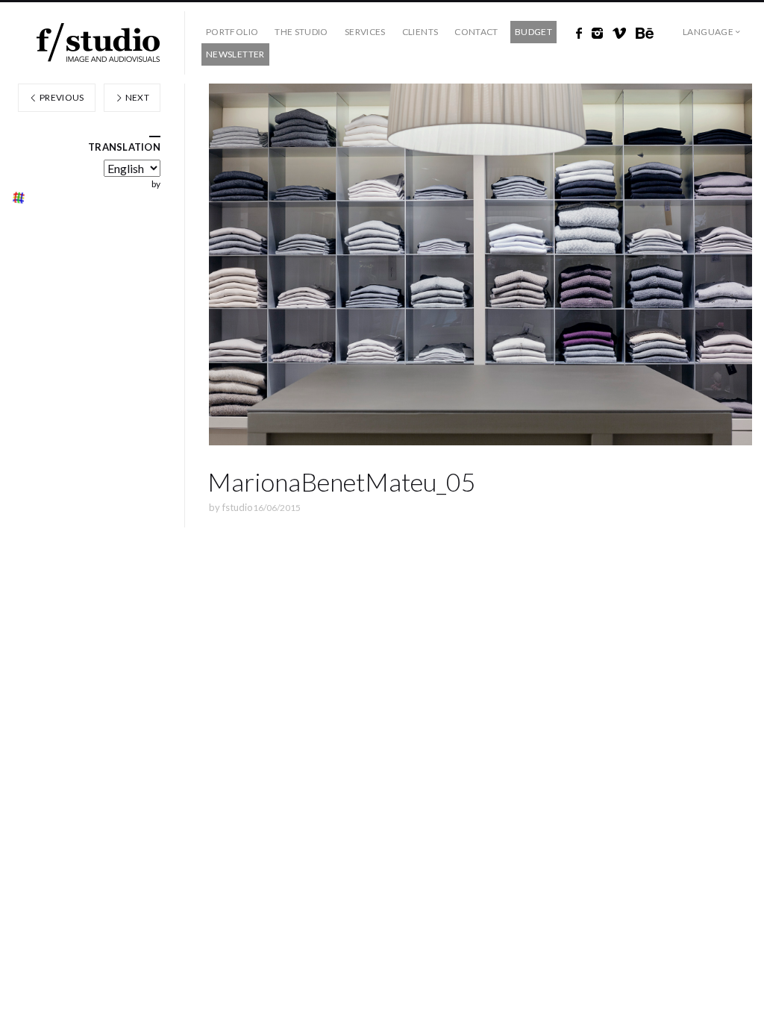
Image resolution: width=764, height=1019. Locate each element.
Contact (476, 31)
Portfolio (232, 31)
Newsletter (235, 54)
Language (708, 31)
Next (136, 97)
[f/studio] (98, 43)
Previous (61, 97)
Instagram (597, 33)
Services (365, 31)
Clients (420, 31)
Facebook (579, 33)
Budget (533, 31)
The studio (301, 31)
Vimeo (619, 33)
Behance (645, 33)
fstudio (237, 507)
